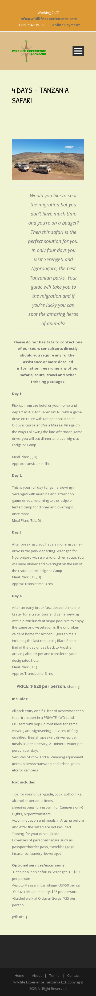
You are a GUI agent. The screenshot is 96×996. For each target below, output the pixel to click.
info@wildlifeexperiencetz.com (48, 18)
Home (19, 975)
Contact (73, 975)
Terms (54, 975)
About (37, 975)
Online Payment (65, 24)
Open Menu (78, 51)
